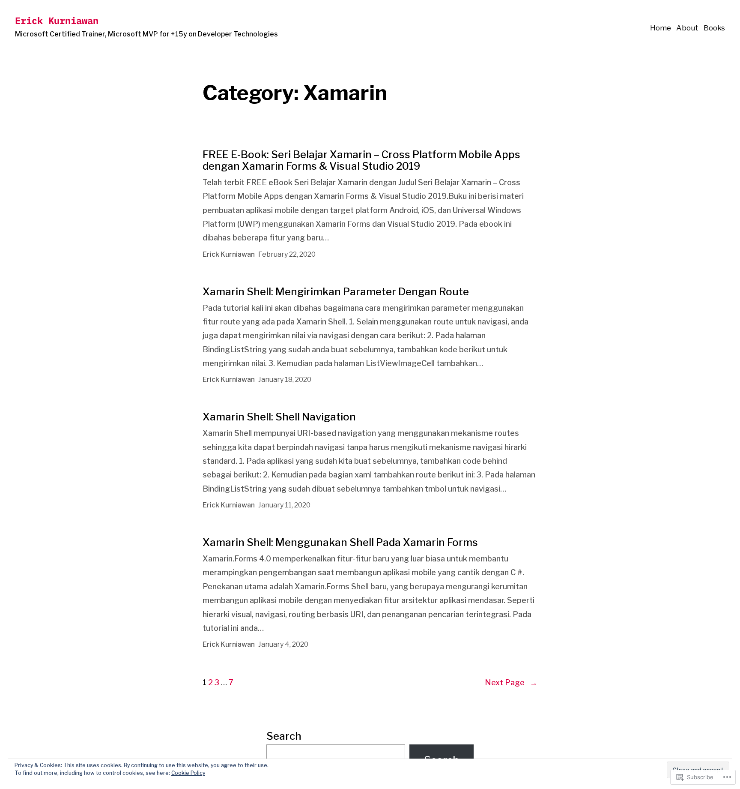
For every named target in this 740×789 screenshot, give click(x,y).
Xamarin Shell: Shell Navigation (279, 417)
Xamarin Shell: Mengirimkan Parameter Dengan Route (336, 291)
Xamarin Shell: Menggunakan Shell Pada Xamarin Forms (340, 542)
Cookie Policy (188, 773)
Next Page (511, 682)
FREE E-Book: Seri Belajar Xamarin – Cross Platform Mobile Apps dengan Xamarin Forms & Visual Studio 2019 (361, 160)
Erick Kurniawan (56, 20)
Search (283, 736)
